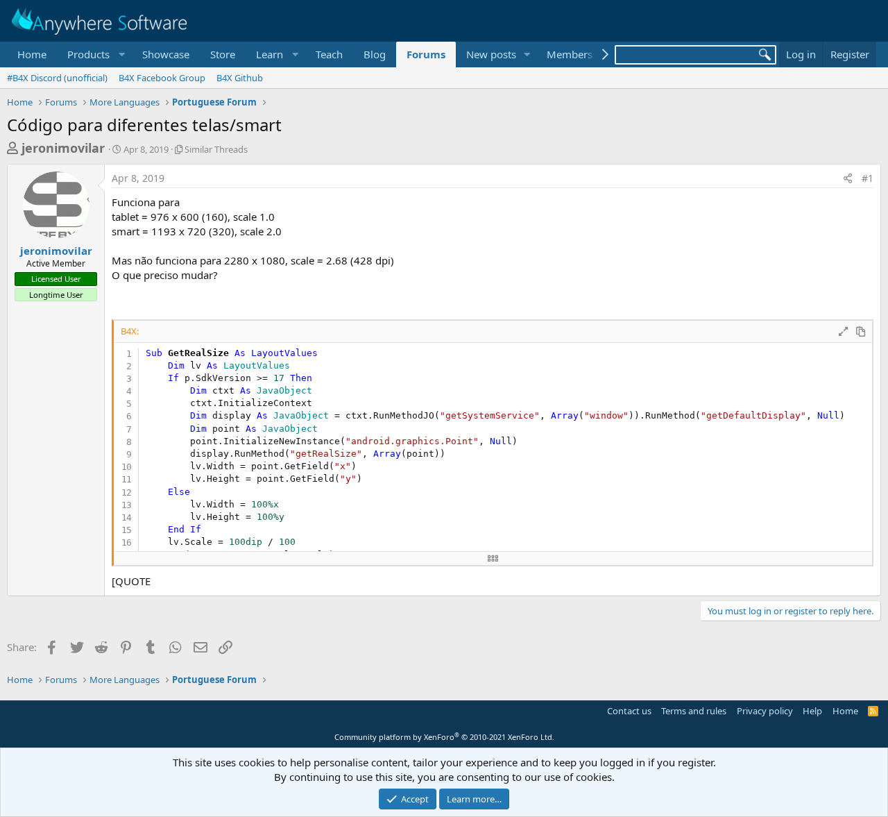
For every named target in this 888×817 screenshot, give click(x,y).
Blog (375, 54)
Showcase (165, 54)
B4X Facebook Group (162, 77)
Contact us (629, 711)
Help (812, 711)
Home (31, 54)
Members (569, 54)
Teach (329, 54)
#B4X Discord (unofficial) (57, 77)
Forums (426, 54)
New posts (491, 54)
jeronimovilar (63, 148)
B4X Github (239, 77)
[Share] (848, 178)
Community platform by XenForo (444, 737)
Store (222, 54)
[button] (94, 54)
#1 (867, 178)
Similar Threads (216, 149)
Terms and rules (693, 711)
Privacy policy (765, 711)
